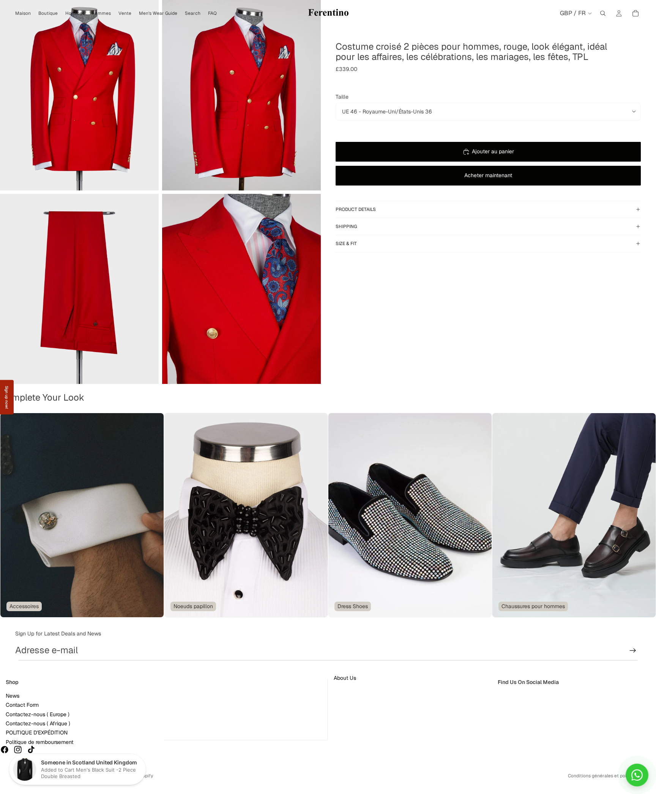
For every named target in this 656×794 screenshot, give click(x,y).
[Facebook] (4, 750)
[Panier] (635, 13)
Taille (342, 96)
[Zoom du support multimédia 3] (79, 289)
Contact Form (22, 705)
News (12, 695)
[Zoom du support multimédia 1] (79, 95)
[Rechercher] (602, 13)
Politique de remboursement (39, 742)
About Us (345, 678)
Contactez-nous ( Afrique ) (38, 723)
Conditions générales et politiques (604, 776)
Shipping (346, 226)
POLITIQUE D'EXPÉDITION (37, 733)
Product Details (356, 209)
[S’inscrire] (633, 651)
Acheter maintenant (488, 175)
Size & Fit (346, 243)
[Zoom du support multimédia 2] (241, 95)
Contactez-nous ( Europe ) (37, 714)
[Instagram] (17, 750)
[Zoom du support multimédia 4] (241, 289)
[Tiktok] (31, 750)
